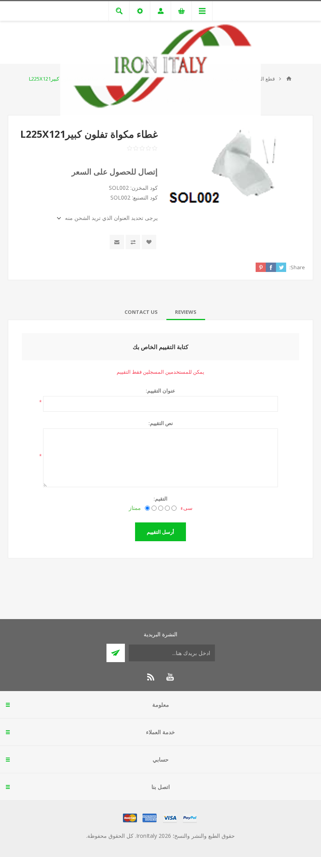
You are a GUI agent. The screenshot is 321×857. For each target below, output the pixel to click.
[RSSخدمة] (151, 677)
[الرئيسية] (289, 78)
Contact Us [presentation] (141, 311)
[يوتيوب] (170, 677)
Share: (297, 267)
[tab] (185, 312)
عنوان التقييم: (160, 390)
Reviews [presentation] (186, 311)
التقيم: (160, 498)
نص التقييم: (160, 423)
